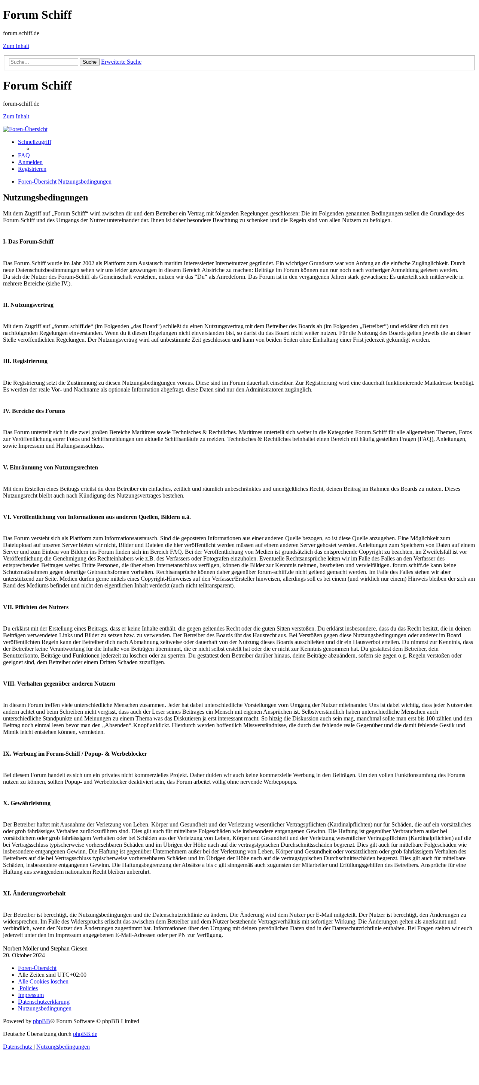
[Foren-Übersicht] (25, 129)
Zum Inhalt (16, 46)
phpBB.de (85, 1034)
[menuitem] (24, 155)
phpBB (41, 1021)
